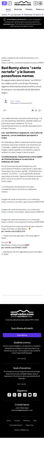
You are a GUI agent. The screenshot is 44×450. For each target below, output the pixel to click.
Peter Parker (28, 15)
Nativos (38, 15)
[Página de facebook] (9, 396)
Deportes (30, 425)
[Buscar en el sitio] (10, 3)
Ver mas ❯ (21, 358)
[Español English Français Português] (40, 3)
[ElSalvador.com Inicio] (22, 3)
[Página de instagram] (19, 396)
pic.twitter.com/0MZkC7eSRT (14, 247)
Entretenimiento (16, 425)
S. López (16, 101)
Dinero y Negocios (21, 430)
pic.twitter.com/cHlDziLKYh (13, 231)
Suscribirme (22, 335)
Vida (34, 420)
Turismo (29, 9)
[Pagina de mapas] (36, 3)
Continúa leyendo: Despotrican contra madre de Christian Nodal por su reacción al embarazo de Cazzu (21, 159)
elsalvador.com (8, 24)
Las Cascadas (15, 15)
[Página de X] (14, 396)
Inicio (8, 9)
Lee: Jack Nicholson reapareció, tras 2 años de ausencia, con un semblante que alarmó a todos (22, 135)
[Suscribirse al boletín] (4, 3)
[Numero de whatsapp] (25, 396)
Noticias (18, 9)
